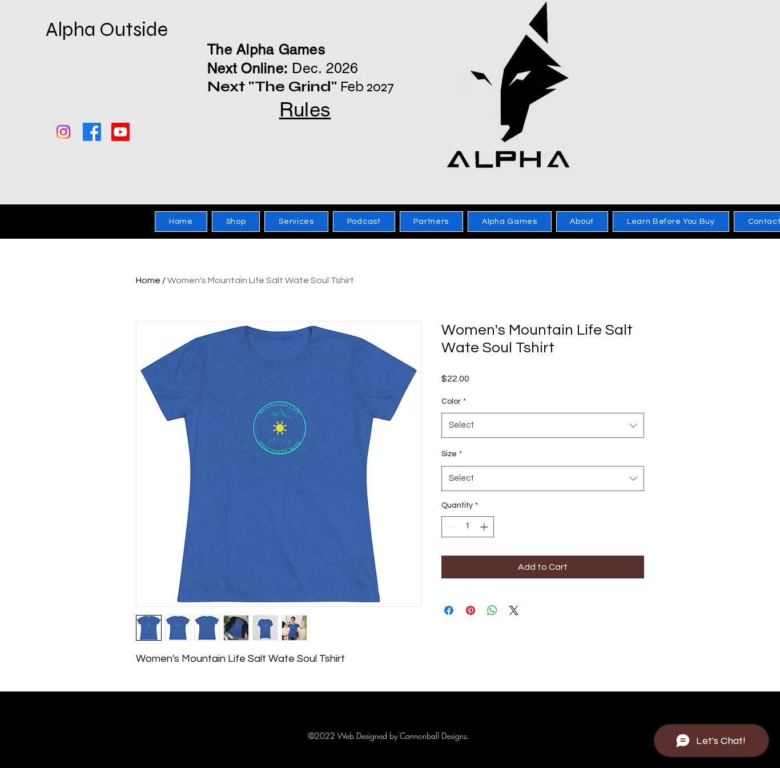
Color (453, 401)
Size (451, 454)
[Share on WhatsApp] (492, 610)
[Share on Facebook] (449, 610)
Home (148, 280)
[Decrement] (450, 527)
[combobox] (542, 425)
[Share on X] (514, 610)
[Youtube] (120, 132)
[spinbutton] (467, 527)
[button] (236, 221)
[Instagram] (63, 132)
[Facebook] (92, 132)
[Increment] (485, 527)
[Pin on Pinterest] (470, 610)
